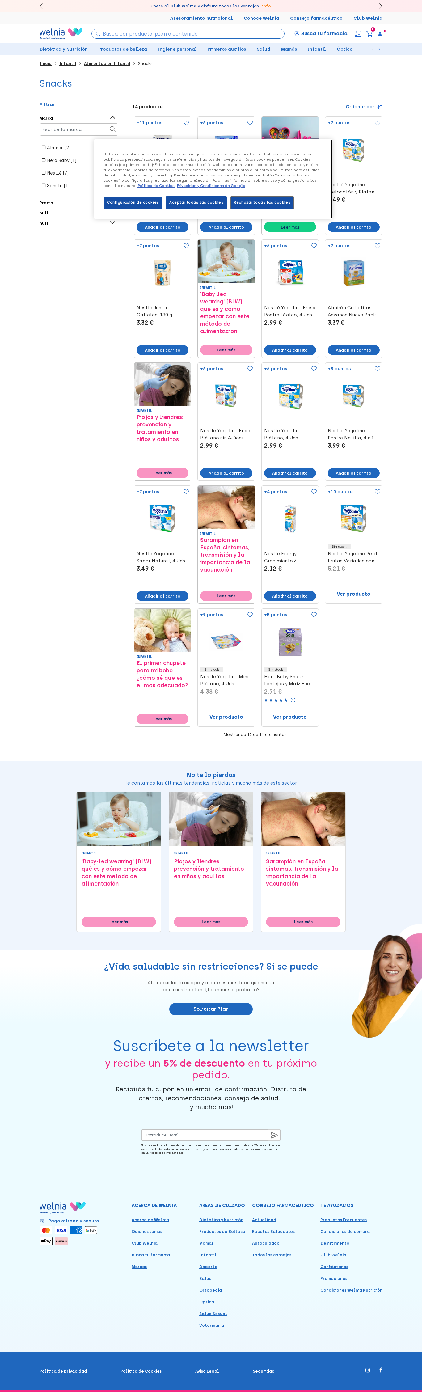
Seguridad (264, 1371)
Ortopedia (210, 1290)
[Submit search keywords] (97, 33)
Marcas (139, 1266)
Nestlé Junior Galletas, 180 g (154, 311)
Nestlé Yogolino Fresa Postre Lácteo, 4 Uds (290, 311)
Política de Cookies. (156, 186)
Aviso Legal (207, 1371)
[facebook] (381, 1370)
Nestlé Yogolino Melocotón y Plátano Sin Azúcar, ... (353, 189)
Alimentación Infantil (107, 63)
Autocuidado (266, 1243)
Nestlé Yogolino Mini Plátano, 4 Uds (224, 680)
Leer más (290, 227)
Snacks (145, 63)
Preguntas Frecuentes (343, 1219)
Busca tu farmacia (151, 1255)
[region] (213, 179)
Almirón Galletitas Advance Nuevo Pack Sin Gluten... (352, 312)
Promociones (333, 1278)
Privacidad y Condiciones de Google (211, 186)
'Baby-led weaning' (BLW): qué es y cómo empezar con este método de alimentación (224, 313)
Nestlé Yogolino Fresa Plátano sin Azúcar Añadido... (226, 435)
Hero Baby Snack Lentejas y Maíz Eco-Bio (288, 681)
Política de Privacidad (166, 1152)
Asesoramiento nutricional (201, 18)
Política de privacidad (63, 1371)
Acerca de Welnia (150, 1219)
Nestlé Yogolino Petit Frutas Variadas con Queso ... (353, 558)
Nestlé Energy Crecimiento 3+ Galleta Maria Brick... (289, 558)
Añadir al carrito (162, 227)
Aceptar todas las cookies (196, 202)
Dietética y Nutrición (64, 49)
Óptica (345, 49)
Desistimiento (334, 1243)
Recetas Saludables (273, 1231)
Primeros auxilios (227, 49)
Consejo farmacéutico (316, 18)
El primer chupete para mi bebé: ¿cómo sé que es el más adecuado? (162, 674)
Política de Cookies (141, 1371)
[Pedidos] (358, 33)
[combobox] (188, 34)
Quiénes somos (147, 1231)
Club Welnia (367, 18)
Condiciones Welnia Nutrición (351, 1290)
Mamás (289, 49)
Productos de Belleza (222, 1231)
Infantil (317, 49)
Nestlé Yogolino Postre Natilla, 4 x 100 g (353, 435)
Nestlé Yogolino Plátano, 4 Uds (283, 434)
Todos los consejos (271, 1255)
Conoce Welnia (261, 18)
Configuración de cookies (133, 202)
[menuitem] (380, 33)
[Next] (378, 6)
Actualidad (264, 1219)
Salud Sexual (213, 1313)
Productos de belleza (123, 49)
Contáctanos (334, 1266)
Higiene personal (177, 49)
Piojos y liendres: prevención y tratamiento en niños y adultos (160, 428)
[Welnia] (61, 33)
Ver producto (353, 594)
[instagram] (368, 1370)
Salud (263, 49)
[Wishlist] (185, 123)
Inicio (46, 63)
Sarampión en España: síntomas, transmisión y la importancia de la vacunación (225, 555)
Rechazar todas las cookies (262, 202)
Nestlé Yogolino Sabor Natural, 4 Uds (161, 557)
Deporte (208, 1266)
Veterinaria (211, 1325)
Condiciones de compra (345, 1231)
